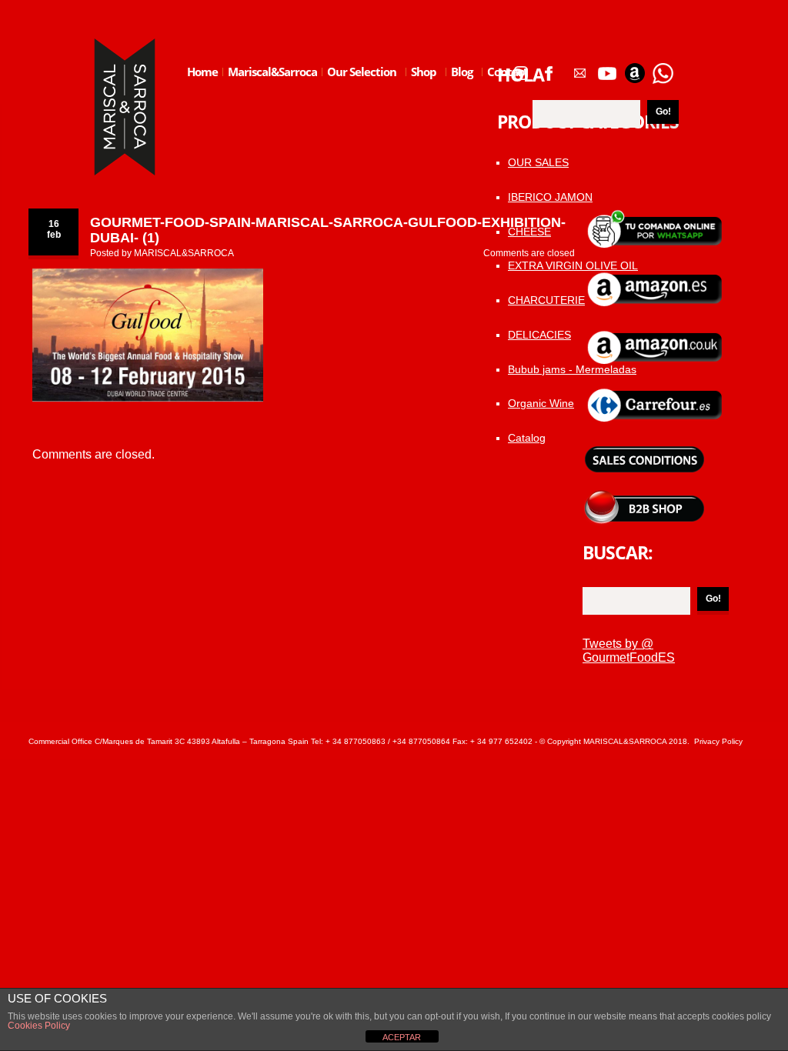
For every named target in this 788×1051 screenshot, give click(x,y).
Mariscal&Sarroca (272, 71)
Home (202, 71)
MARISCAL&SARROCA (184, 253)
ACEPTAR (401, 1037)
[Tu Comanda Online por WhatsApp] (662, 68)
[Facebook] (548, 68)
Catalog (527, 438)
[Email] (579, 68)
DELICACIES (539, 335)
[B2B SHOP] (644, 495)
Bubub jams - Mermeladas (572, 369)
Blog (459, 84)
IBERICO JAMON (550, 197)
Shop (421, 84)
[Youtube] (607, 68)
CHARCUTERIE (546, 300)
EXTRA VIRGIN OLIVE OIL (573, 265)
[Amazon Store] (635, 68)
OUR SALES (538, 162)
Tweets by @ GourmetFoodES (629, 650)
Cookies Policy (39, 1025)
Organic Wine (541, 403)
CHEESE (529, 231)
